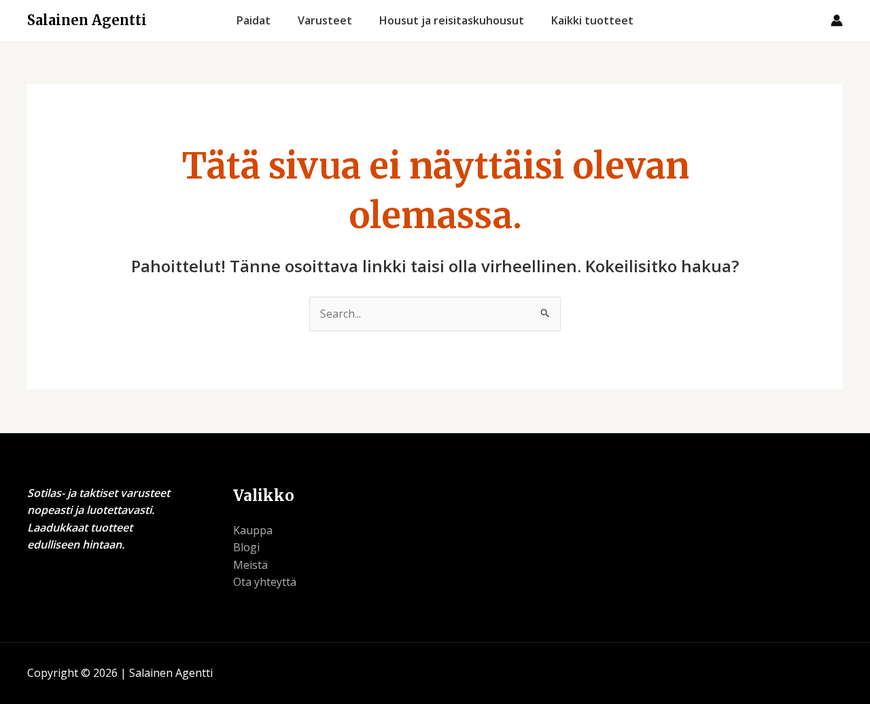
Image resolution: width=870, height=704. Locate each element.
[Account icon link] (837, 20)
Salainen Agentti (87, 20)
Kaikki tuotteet (592, 20)
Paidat (254, 20)
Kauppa (253, 530)
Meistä (250, 564)
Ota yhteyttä (264, 581)
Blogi (246, 547)
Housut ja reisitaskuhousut (451, 20)
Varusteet (325, 20)
